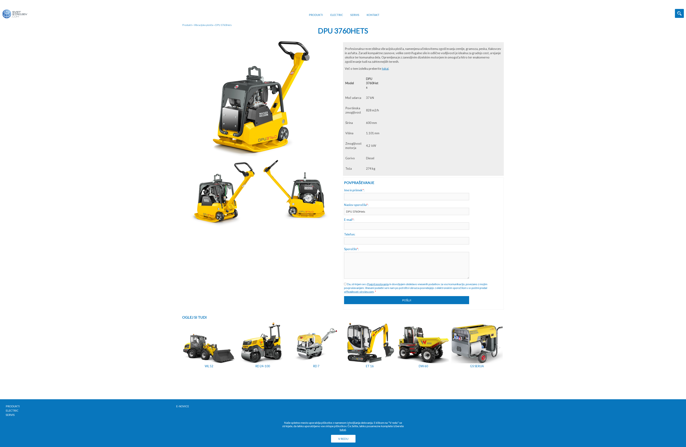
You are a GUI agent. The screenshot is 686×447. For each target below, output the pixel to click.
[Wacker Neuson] (20, 10)
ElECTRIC (336, 14)
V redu (343, 438)
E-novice (182, 406)
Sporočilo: (351, 249)
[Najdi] (679, 13)
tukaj (385, 68)
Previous (187, 347)
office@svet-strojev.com (359, 291)
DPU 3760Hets (223, 25)
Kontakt (373, 14)
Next (498, 347)
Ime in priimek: (354, 190)
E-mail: (349, 220)
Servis (354, 14)
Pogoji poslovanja (378, 284)
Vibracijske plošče (203, 25)
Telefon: (349, 234)
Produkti (316, 14)
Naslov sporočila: (356, 205)
